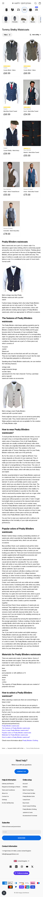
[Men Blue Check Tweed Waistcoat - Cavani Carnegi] (11, 92)
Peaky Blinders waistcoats (10, 726)
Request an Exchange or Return (11, 787)
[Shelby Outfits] (24, 9)
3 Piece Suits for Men (29, 793)
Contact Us (5, 796)
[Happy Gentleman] (21, 3)
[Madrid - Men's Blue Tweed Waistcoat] (31, 133)
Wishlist (25, 787)
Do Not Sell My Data (8, 803)
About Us (5, 793)
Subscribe (21, 838)
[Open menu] (3, 3)
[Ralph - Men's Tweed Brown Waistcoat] (11, 174)
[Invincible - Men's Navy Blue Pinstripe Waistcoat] (11, 213)
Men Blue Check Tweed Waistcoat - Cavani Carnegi (11, 111)
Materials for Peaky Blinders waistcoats (15, 735)
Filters (6, 35)
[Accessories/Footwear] (18, 9)
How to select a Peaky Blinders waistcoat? (16, 737)
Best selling (35, 34)
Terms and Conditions (8, 790)
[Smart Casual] (12, 9)
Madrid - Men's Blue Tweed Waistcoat (31, 152)
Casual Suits (26, 799)
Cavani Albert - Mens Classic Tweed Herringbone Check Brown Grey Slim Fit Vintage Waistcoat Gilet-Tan (31, 70)
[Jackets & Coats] (30, 9)
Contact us (21, 771)
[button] (7, 66)
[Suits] (6, 9)
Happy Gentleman (24, 892)
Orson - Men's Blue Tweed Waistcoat (31, 192)
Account (25, 783)
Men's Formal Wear (28, 790)
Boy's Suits (26, 803)
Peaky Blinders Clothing (30, 740)
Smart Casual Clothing (29, 806)
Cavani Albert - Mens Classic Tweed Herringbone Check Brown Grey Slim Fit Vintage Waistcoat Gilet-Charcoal (11, 70)
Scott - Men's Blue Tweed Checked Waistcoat (31, 111)
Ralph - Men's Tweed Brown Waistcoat (11, 192)
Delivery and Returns (8, 783)
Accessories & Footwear (30, 815)
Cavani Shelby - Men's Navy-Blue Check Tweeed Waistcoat (11, 150)
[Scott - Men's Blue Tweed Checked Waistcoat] (31, 92)
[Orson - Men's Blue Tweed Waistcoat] (31, 174)
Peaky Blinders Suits (29, 796)
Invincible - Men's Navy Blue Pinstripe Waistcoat (11, 231)
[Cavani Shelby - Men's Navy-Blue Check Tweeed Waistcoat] (11, 133)
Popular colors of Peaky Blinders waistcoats (16, 733)
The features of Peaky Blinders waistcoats (16, 728)
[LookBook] (36, 9)
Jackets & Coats (27, 812)
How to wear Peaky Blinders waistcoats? (15, 730)
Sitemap (4, 799)
